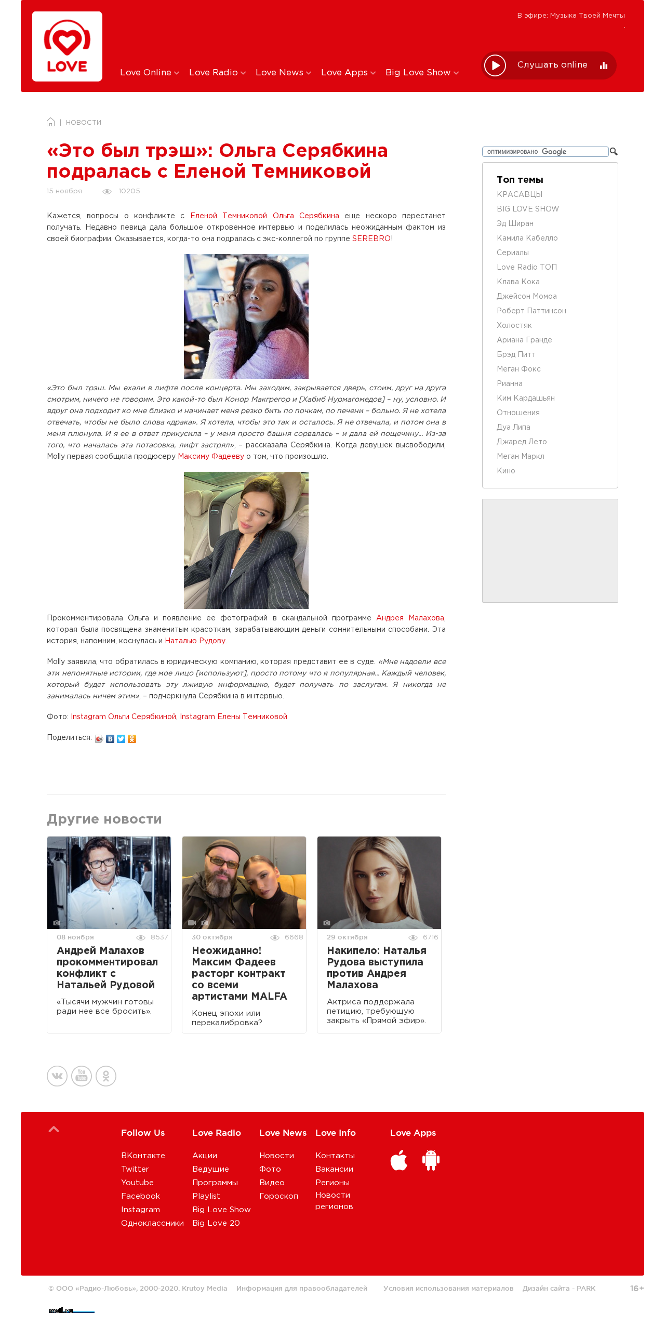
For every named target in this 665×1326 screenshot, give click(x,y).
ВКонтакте (143, 1155)
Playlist (206, 1196)
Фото (270, 1169)
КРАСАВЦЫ (519, 195)
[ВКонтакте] (110, 736)
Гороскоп (278, 1196)
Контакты (335, 1155)
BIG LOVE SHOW (528, 209)
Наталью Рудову (195, 641)
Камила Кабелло (527, 238)
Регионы (332, 1182)
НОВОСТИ (83, 123)
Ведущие (210, 1169)
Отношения (518, 413)
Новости (276, 1155)
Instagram (140, 1209)
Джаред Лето (522, 442)
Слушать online (552, 65)
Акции (204, 1155)
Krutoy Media (205, 1288)
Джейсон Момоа (527, 297)
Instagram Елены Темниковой (233, 717)
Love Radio (215, 73)
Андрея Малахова (410, 618)
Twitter (135, 1169)
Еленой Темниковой (228, 216)
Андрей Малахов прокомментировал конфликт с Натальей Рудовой (107, 968)
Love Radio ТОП (527, 267)
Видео (272, 1182)
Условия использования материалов (448, 1288)
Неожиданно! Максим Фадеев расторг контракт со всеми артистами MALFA (239, 974)
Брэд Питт (516, 355)
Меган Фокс (519, 369)
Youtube (137, 1182)
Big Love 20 (216, 1223)
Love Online (147, 73)
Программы (215, 1182)
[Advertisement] (293, 32)
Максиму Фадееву (211, 457)
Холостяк (514, 326)
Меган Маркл (520, 457)
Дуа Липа (513, 428)
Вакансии (334, 1169)
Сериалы (513, 253)
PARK (586, 1288)
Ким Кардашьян (526, 398)
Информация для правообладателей (301, 1288)
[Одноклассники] (132, 736)
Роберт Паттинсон (531, 311)
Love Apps (345, 73)
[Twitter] (121, 736)
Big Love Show (419, 73)
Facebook (140, 1196)
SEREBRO (371, 239)
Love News (281, 73)
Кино (506, 471)
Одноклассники (152, 1223)
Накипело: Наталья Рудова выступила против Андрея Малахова (377, 968)
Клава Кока (518, 282)
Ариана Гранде (524, 340)
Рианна (510, 384)
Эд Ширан (515, 224)
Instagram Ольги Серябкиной (123, 717)
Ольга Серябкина (306, 216)
